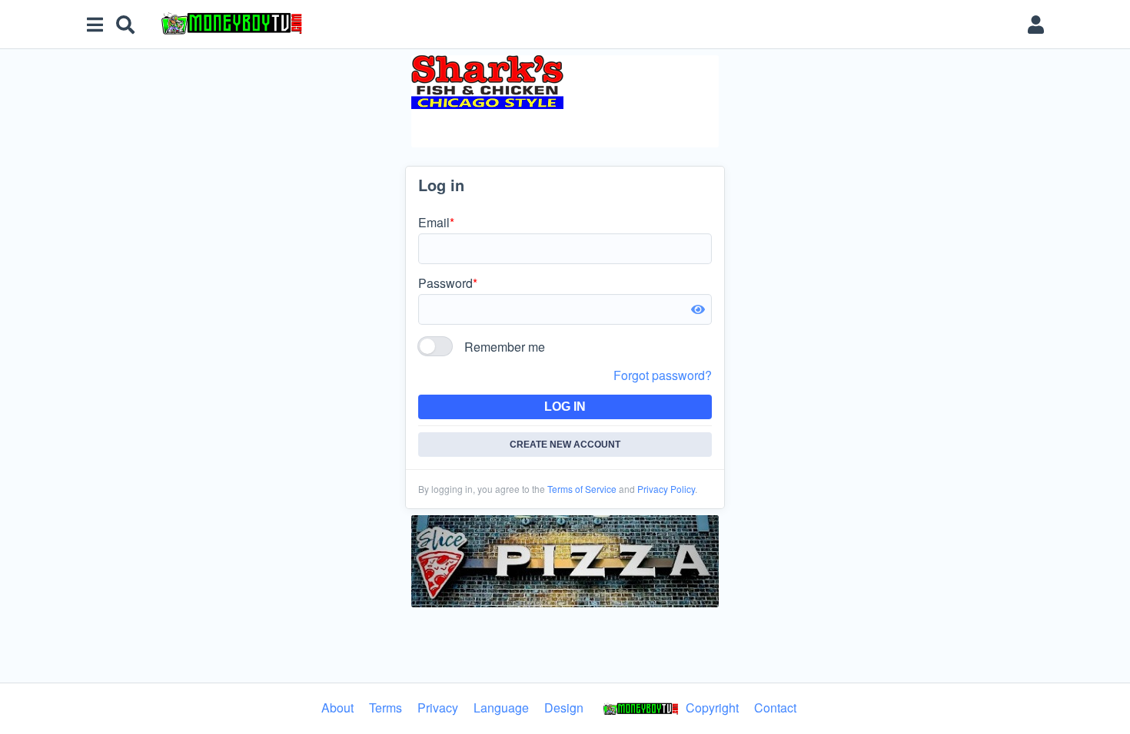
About (337, 707)
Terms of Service (582, 488)
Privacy (437, 707)
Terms (385, 707)
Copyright (711, 707)
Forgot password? (662, 375)
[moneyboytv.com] (583, 24)
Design (563, 707)
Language (501, 707)
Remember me (504, 346)
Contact (775, 707)
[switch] (435, 346)
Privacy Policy (666, 488)
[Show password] (698, 309)
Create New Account (565, 444)
